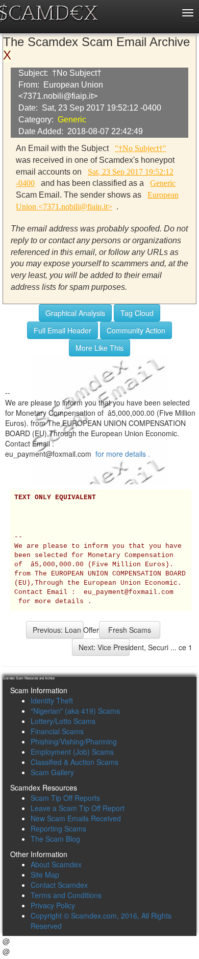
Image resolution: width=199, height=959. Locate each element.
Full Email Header (62, 330)
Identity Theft (52, 700)
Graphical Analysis (75, 313)
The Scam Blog (55, 839)
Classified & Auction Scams (74, 762)
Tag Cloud (137, 313)
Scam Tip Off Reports (65, 798)
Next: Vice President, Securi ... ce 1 (104, 647)
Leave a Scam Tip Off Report (78, 808)
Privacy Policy (53, 905)
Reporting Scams (58, 828)
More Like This (99, 348)
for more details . (122, 454)
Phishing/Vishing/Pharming (74, 741)
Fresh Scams (129, 630)
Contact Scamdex (59, 885)
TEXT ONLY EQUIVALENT (55, 497)
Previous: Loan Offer (58, 630)
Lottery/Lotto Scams (63, 721)
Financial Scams (57, 731)
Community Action (136, 330)
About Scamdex (56, 864)
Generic (72, 119)
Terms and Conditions (66, 895)
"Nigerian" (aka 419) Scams (75, 711)
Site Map (45, 874)
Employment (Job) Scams (72, 752)
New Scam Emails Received (76, 818)
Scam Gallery (52, 772)
